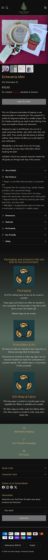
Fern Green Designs (14, 551)
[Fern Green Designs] (24, 7)
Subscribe (24, 518)
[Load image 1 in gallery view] (24, 39)
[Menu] (2, 7)
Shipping (16, 92)
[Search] (8, 7)
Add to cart (24, 101)
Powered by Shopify (27, 551)
